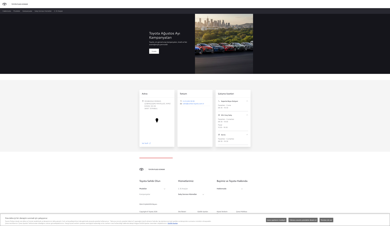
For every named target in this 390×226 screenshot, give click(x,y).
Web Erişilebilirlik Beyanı (148, 204)
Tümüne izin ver (326, 220)
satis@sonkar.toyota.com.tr (193, 103)
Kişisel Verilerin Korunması (222, 212)
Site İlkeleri (182, 211)
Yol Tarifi (146, 143)
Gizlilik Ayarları (202, 211)
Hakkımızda (6, 11)
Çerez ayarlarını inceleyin (276, 220)
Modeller (16, 11)
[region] (195, 220)
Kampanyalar (27, 11)
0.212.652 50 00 (188, 101)
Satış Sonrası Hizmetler (43, 11)
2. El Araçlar (58, 11)
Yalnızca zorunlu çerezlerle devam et (303, 220)
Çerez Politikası (241, 211)
